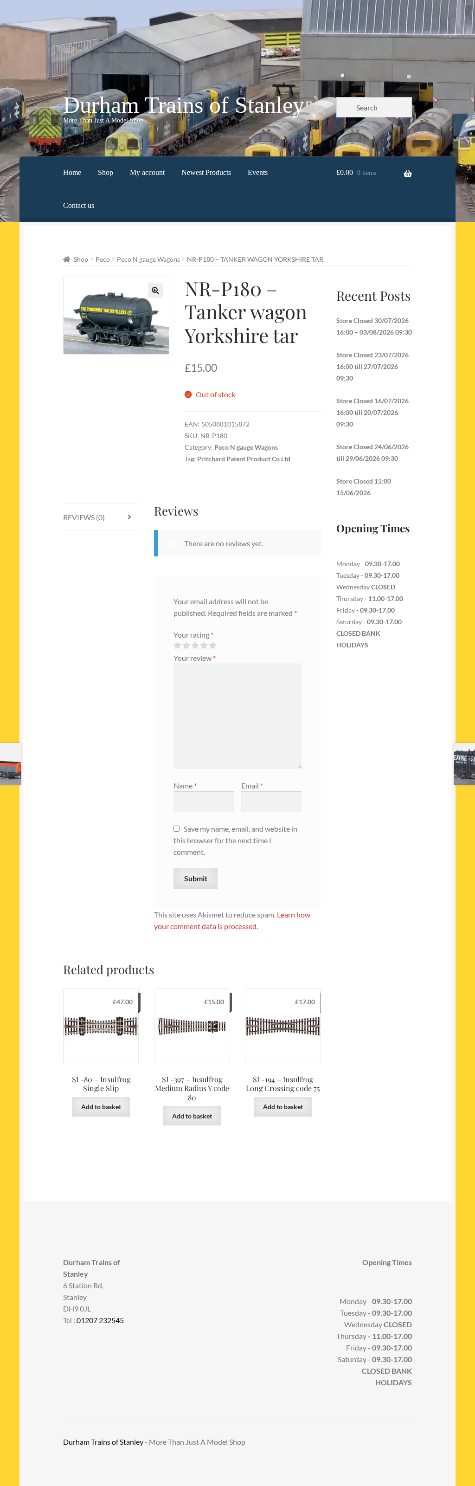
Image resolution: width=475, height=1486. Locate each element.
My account (147, 172)
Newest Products (206, 172)
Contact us (78, 205)
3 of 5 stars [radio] (195, 645)
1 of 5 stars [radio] (177, 645)
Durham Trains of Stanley (183, 105)
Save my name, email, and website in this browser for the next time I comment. (235, 840)
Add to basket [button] (101, 1107)
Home (72, 172)
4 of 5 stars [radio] (203, 645)
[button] (155, 290)
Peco (103, 259)
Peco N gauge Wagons (148, 259)
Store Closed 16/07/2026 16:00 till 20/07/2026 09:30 (372, 412)
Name (185, 785)
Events (258, 172)
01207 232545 (100, 1320)
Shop (105, 172)
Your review (194, 657)
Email (252, 785)
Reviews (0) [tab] (84, 517)
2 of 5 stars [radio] (186, 645)
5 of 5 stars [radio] (212, 645)
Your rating (193, 634)
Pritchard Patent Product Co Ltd (243, 459)
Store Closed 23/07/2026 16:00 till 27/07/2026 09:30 (372, 366)
